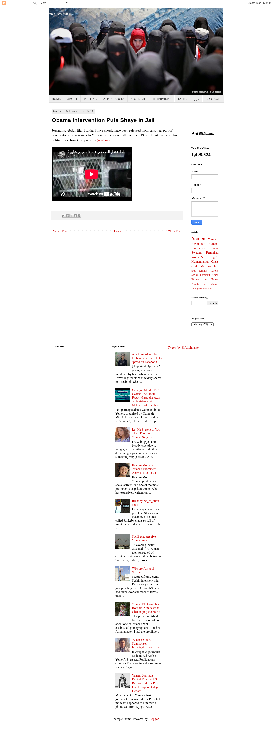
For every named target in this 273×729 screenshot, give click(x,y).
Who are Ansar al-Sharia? (143, 570)
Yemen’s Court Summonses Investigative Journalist (146, 643)
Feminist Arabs (209, 275)
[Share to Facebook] (75, 216)
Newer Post (60, 231)
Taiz (216, 266)
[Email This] (64, 216)
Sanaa (214, 248)
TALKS (182, 98)
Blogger (153, 719)
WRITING (90, 98)
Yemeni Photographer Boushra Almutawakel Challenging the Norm (146, 608)
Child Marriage (201, 266)
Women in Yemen (204, 279)
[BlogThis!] (68, 216)
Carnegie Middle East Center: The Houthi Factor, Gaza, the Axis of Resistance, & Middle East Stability (146, 397)
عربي (196, 98)
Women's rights (204, 257)
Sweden (196, 252)
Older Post (174, 231)
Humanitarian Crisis (204, 261)
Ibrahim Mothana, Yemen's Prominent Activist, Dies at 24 (144, 469)
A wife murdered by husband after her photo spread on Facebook (147, 358)
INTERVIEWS (162, 98)
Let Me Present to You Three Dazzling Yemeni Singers (146, 433)
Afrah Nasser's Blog (60, 13)
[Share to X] (71, 216)
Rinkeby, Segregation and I (145, 503)
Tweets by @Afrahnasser (184, 347)
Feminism (212, 252)
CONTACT (213, 98)
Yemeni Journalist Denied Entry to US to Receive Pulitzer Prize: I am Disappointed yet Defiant (146, 683)
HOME (56, 98)
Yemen (198, 238)
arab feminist (199, 270)
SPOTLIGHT (139, 98)
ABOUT (72, 98)
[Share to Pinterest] (79, 216)
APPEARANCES (113, 98)
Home (118, 231)
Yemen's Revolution (204, 241)
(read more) (105, 140)
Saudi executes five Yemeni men (144, 538)
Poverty (195, 284)
